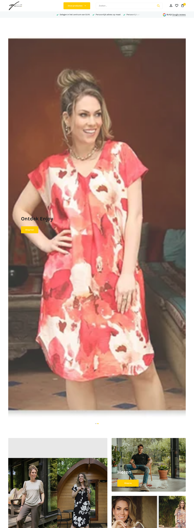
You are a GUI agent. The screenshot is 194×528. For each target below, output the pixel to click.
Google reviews (179, 14)
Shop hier (29, 232)
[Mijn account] (171, 5)
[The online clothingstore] (33, 5)
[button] (96, 423)
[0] (182, 6)
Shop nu (128, 483)
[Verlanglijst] (176, 6)
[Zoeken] (158, 5)
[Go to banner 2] (149, 465)
